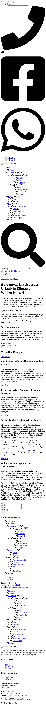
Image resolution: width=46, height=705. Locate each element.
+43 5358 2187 (12, 583)
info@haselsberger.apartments (17, 587)
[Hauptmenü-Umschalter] (4, 274)
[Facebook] (23, 103)
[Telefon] (23, 49)
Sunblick (8, 664)
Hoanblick (9, 666)
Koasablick (9, 668)
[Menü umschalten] (21, 172)
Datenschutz (9, 680)
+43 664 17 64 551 (13, 585)
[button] (17, 173)
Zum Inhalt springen (8, 2)
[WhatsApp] (23, 154)
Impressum (9, 678)
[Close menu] (3, 513)
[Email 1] (2, 52)
